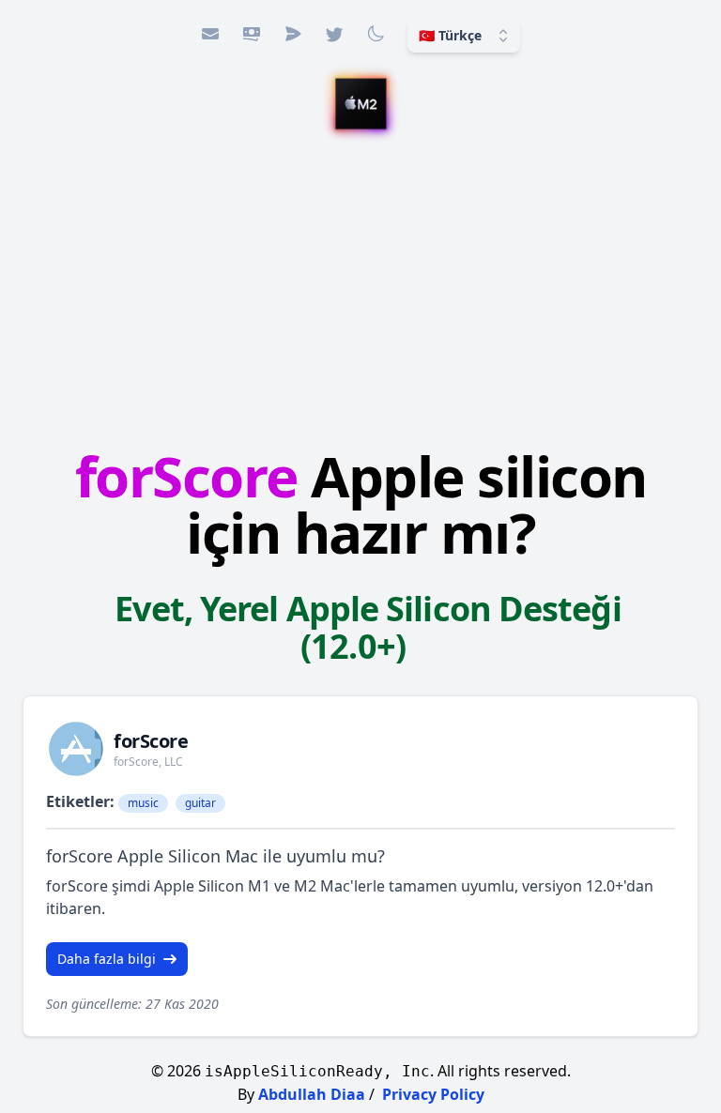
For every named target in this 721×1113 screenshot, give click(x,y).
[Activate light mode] (375, 33)
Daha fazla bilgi (106, 959)
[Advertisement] (360, 291)
